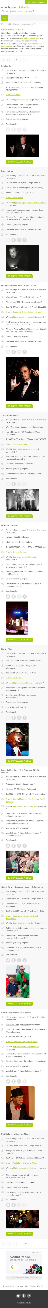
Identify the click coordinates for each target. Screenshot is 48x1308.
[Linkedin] (29, 1296)
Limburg (9, 537)
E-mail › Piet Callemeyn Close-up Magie (21, 1163)
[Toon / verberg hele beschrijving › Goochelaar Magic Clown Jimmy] (26, 1055)
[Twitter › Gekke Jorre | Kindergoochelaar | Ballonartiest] (8, 960)
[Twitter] (18, 1296)
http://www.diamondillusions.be (25, 557)
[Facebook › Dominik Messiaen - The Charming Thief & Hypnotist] (13, 846)
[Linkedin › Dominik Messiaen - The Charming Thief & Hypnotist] (19, 846)
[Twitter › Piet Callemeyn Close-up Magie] (8, 1205)
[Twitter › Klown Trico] (8, 718)
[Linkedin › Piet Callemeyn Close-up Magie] (19, 1205)
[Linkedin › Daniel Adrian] (19, 240)
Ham (16, 537)
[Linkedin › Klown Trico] (19, 718)
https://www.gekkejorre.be (23, 923)
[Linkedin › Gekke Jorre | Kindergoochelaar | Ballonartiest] (19, 960)
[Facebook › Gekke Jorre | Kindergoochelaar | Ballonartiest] (13, 960)
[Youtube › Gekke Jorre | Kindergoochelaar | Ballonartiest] (24, 960)
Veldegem (25, 1024)
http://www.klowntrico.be (22, 683)
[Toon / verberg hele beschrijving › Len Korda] (26, 106)
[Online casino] (24, 1252)
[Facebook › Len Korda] (13, 129)
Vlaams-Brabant (12, 297)
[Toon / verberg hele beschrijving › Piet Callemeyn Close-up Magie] (26, 1176)
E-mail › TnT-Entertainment (16, 444)
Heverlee (23, 1146)
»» (26, 60)
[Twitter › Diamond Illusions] (8, 596)
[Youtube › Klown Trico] (24, 718)
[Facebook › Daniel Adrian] (13, 240)
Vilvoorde (24, 297)
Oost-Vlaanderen (12, 899)
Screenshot (38, 100)
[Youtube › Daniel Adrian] (24, 240)
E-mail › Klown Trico (14, 678)
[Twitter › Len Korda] (8, 129)
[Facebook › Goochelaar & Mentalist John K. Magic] (13, 352)
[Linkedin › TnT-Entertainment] (19, 484)
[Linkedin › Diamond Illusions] (19, 596)
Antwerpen (10, 77)
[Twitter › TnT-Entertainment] (8, 484)
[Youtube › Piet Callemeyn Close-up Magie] (24, 1205)
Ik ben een (35, 2)
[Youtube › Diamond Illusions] (24, 596)
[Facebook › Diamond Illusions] (13, 596)
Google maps (31, 77)
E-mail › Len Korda (13, 95)
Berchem (19, 77)
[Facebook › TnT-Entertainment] (13, 484)
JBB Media (21, 1302)
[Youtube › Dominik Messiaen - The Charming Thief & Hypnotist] (24, 846)
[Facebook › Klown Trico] (13, 718)
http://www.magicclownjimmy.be (25, 1047)
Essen (18, 784)
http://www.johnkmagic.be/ (23, 317)
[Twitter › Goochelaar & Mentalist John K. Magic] (8, 352)
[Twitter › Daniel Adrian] (8, 240)
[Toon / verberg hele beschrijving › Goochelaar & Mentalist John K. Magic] (26, 323)
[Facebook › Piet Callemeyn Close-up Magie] (13, 1205)
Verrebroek (25, 899)
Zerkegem (25, 661)
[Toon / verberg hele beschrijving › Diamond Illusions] (26, 565)
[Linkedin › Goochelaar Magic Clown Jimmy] (19, 1081)
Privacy (28, 1302)
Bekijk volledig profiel (19, 162)
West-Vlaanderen (12, 427)
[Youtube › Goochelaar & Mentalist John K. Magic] (24, 352)
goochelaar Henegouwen (29, 38)
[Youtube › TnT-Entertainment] (24, 484)
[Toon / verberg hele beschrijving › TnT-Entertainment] (26, 457)
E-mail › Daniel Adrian (14, 198)
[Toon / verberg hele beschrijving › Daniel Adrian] (26, 211)
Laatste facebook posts (16, 229)
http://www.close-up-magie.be (24, 1168)
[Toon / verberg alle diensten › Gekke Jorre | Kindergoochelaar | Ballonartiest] (26, 936)
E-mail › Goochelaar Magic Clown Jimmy (21, 1042)
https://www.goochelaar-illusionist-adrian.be (30, 203)
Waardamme (26, 427)
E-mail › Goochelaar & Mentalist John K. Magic (24, 312)
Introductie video (35, 229)
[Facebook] (24, 1296)
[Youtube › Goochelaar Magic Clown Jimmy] (24, 1081)
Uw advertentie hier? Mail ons (24, 1277)
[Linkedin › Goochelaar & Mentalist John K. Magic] (19, 352)
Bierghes (22, 183)
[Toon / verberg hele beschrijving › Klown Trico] (26, 689)
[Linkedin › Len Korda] (19, 129)
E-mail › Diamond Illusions (16, 552)
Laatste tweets (13, 584)
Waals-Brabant (11, 183)
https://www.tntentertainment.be (25, 449)
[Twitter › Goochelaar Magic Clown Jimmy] (8, 1081)
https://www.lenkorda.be (22, 100)
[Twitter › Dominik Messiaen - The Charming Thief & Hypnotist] (8, 846)
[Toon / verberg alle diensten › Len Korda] (26, 113)
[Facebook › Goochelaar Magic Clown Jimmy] (13, 1081)
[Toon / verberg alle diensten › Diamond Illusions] (26, 573)
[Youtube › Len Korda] (24, 129)
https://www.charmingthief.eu (24, 806)
